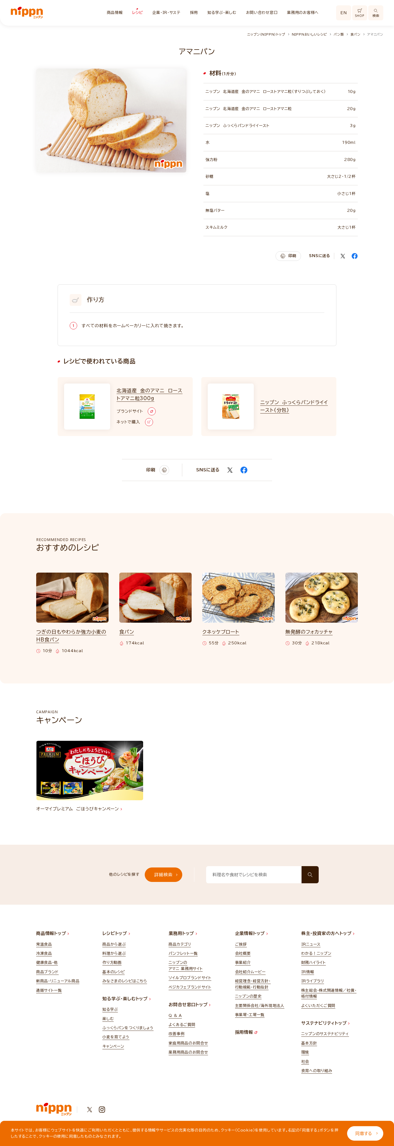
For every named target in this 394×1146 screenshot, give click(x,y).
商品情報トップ (52, 933)
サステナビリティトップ (324, 1023)
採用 (194, 12)
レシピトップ (115, 933)
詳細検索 (163, 875)
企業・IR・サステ (166, 12)
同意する (363, 1133)
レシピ (137, 12)
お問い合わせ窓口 (262, 12)
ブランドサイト (130, 411)
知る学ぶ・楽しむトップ (125, 999)
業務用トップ (182, 933)
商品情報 (115, 12)
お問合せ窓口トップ (189, 1004)
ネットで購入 (128, 422)
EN (343, 13)
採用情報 (245, 1032)
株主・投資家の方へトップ (327, 933)
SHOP (359, 15)
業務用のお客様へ (303, 12)
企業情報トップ (250, 933)
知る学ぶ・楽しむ (221, 12)
